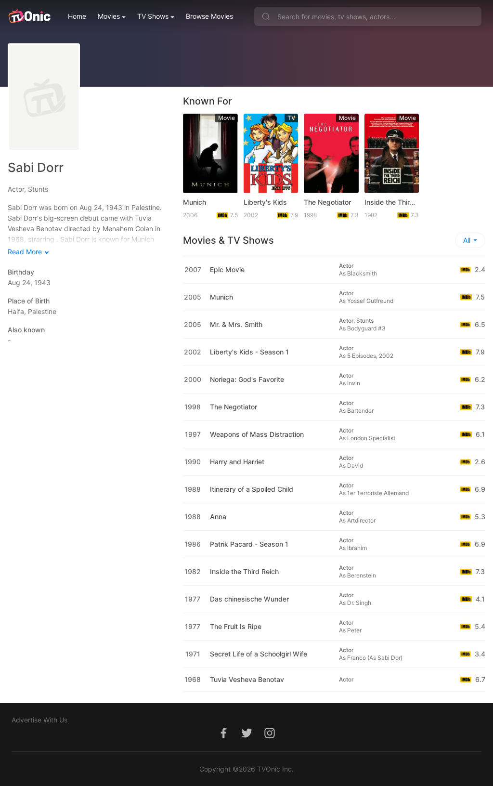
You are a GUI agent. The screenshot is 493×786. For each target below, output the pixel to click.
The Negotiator (327, 202)
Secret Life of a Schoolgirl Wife (258, 654)
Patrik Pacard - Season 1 (249, 544)
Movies (109, 16)
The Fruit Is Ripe (235, 626)
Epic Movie (227, 269)
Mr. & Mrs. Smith (236, 324)
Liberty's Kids (265, 202)
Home (77, 16)
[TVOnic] (29, 16)
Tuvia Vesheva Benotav (247, 679)
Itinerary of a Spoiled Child (251, 489)
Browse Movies (209, 16)
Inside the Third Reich (391, 202)
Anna (218, 516)
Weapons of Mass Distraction (257, 434)
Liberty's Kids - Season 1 (249, 352)
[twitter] (246, 738)
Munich (194, 202)
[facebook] (223, 738)
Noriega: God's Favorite (247, 379)
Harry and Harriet (237, 462)
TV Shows (153, 16)
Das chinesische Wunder (249, 599)
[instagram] (269, 738)
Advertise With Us (39, 720)
